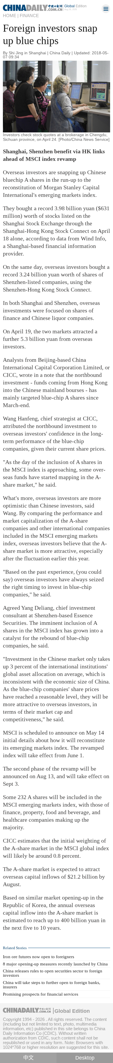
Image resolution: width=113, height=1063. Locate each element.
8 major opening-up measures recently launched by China (55, 964)
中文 (28, 1058)
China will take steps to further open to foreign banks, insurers (51, 984)
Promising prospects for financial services (40, 994)
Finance (29, 15)
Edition (75, 6)
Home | (11, 15)
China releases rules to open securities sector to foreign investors (52, 973)
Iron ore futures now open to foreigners (38, 956)
